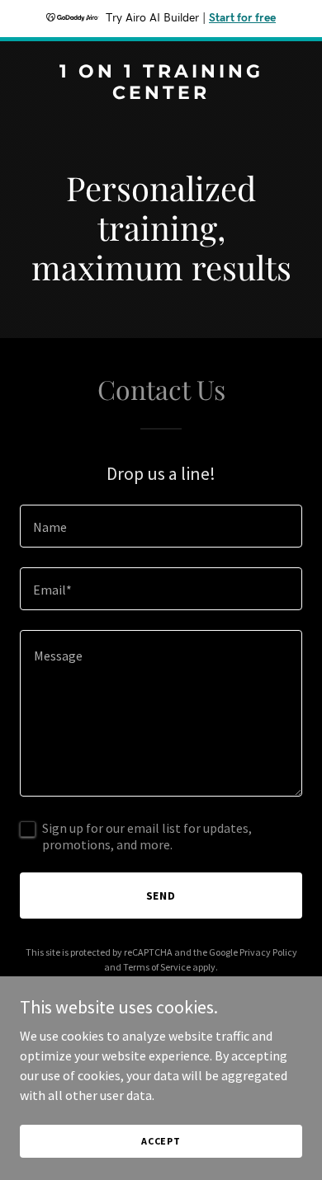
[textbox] (161, 526)
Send (161, 895)
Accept (161, 1141)
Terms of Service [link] (157, 967)
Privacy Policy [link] (268, 952)
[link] (161, 94)
